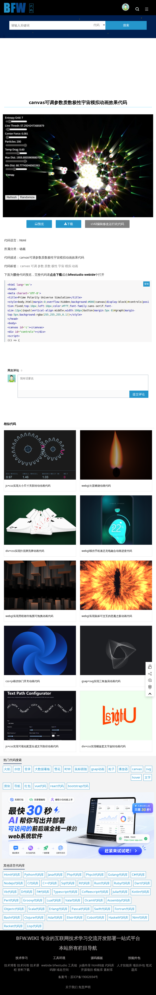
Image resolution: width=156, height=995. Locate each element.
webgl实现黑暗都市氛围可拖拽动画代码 (29, 616)
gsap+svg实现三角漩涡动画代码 (101, 681)
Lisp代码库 (34, 926)
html (22, 240)
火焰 (7, 769)
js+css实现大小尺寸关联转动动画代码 (28, 485)
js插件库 (85, 965)
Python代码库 (34, 874)
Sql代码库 (68, 883)
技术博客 (10, 965)
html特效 (98, 965)
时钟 (67, 769)
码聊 (53, 970)
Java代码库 (55, 874)
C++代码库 (50, 883)
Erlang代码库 (58, 909)
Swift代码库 (102, 909)
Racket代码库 (13, 926)
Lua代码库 (54, 900)
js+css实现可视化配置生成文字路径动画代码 (32, 746)
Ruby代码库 (122, 883)
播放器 (123, 769)
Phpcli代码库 (95, 874)
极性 (54, 266)
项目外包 (139, 965)
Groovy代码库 (33, 900)
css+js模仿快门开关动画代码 (23, 681)
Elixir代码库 (75, 917)
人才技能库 (124, 965)
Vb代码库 (10, 892)
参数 (41, 266)
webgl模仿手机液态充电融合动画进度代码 (107, 551)
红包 (28, 786)
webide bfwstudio (54, 965)
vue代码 (40, 786)
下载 (70, 224)
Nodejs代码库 (13, 883)
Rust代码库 (102, 883)
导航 (17, 786)
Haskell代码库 (118, 917)
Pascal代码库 (81, 909)
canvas (25, 266)
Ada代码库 (55, 917)
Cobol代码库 (95, 917)
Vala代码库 (72, 900)
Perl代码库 (11, 900)
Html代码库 (12, 874)
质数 (48, 266)
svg (148, 769)
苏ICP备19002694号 (84, 977)
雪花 (57, 769)
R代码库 (84, 883)
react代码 (57, 786)
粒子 (111, 769)
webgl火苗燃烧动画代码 (96, 485)
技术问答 (23, 965)
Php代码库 (74, 874)
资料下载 (24, 970)
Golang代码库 (118, 874)
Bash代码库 (12, 917)
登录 (28, 769)
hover (136, 777)
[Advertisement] (78, 64)
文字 (148, 777)
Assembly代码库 (118, 900)
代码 (31, 8)
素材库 (108, 970)
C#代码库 (138, 874)
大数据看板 (42, 769)
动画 (22, 249)
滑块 (7, 786)
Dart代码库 (142, 883)
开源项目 (87, 970)
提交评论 (139, 394)
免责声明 (84, 987)
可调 (34, 266)
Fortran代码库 (125, 909)
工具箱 (72, 965)
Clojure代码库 (34, 917)
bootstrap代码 (78, 786)
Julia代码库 (120, 892)
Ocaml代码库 (94, 900)
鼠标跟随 (81, 769)
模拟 (68, 266)
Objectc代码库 (14, 909)
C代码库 (32, 883)
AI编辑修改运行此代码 (109, 224)
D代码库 (27, 892)
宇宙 (61, 266)
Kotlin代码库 (140, 892)
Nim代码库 (139, 917)
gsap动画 (97, 769)
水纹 (17, 769)
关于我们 (71, 987)
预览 (41, 224)
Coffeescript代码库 (95, 892)
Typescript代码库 (65, 892)
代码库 (109, 965)
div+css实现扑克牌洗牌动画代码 (25, 551)
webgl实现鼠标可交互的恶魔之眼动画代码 (107, 616)
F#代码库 (43, 892)
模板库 (98, 970)
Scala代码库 (36, 909)
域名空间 (63, 970)
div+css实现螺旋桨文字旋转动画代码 (104, 746)
